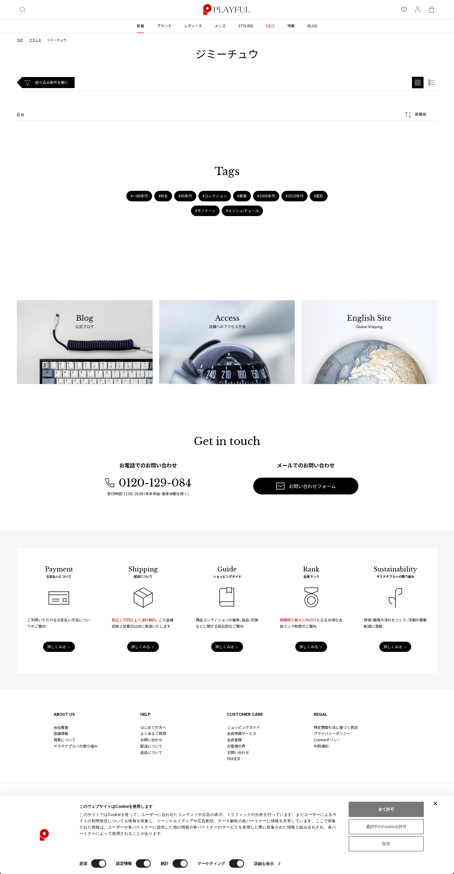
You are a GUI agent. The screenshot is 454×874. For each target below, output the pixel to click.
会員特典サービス (241, 733)
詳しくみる (56, 646)
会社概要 (61, 727)
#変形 (318, 195)
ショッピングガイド (243, 727)
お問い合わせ (151, 739)
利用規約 (321, 746)
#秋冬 (163, 195)
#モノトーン (205, 210)
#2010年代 (294, 195)
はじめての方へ (153, 727)
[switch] (143, 863)
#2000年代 (266, 195)
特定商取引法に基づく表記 (336, 727)
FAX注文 (234, 758)
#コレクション (215, 195)
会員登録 (234, 739)
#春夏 (242, 195)
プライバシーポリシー (332, 733)
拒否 (386, 843)
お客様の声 (236, 746)
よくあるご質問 (153, 733)
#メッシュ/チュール (242, 210)
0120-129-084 (155, 483)
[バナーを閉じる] (435, 803)
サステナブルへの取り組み (76, 746)
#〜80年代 (139, 195)
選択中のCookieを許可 (386, 826)
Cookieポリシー (327, 739)
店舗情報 (61, 733)
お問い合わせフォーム (312, 486)
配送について (151, 746)
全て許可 (386, 809)
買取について (65, 739)
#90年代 (185, 195)
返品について (151, 752)
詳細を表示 (264, 863)
